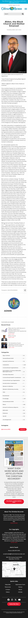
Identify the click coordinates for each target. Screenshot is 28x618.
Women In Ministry (14, 386)
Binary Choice (12, 336)
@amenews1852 (5, 429)
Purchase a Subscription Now (14, 501)
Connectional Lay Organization (14, 380)
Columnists (14, 364)
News (14, 404)
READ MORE (14, 523)
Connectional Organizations (14, 367)
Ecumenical (13, 395)
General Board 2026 (13, 401)
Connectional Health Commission (14, 377)
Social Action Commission (13, 383)
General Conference (14, 361)
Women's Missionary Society (13, 389)
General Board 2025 (13, 358)
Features (14, 413)
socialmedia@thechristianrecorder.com (14, 554)
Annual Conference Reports (13, 407)
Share (25, 290)
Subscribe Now (14, 604)
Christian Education (13, 374)
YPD (14, 392)
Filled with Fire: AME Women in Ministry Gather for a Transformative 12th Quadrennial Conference (17, 330)
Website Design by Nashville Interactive (14, 612)
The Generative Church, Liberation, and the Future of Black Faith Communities (16, 344)
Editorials (14, 410)
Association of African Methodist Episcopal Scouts (14, 371)
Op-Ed (14, 416)
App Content (14, 355)
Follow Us (22, 429)
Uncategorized (12, 290)
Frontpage (14, 398)
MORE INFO (14, 542)
